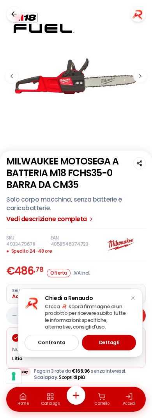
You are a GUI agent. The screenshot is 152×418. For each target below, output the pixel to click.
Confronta (51, 342)
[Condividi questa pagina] (139, 163)
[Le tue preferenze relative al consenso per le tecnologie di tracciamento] (13, 376)
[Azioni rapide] (76, 395)
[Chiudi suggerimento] (132, 298)
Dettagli (109, 342)
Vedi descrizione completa (46, 219)
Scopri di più (72, 377)
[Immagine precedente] (12, 76)
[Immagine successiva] (140, 76)
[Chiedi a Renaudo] (138, 14)
